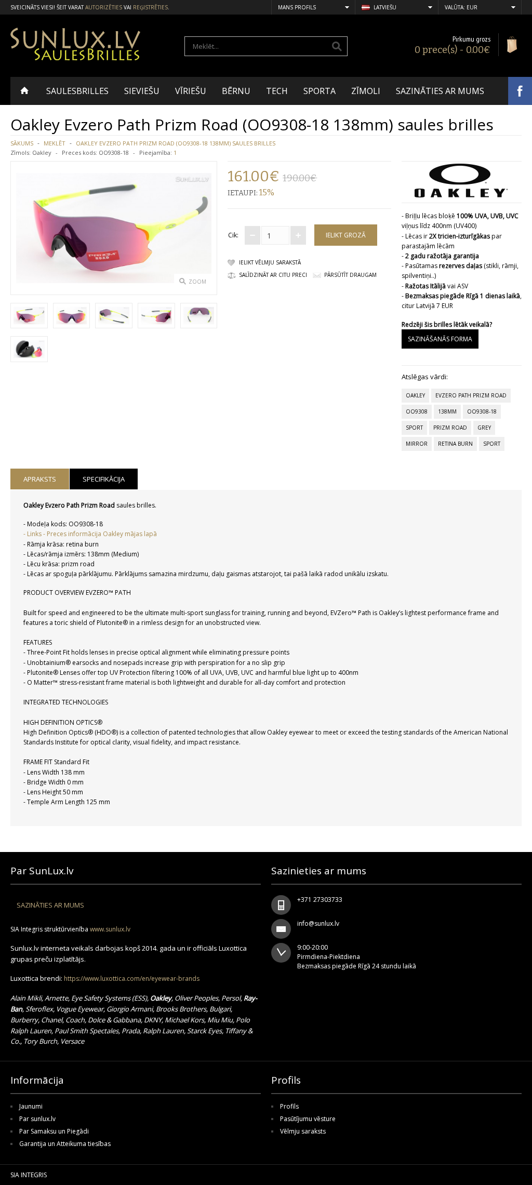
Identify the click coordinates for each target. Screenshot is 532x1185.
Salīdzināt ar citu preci (273, 274)
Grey (484, 427)
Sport (414, 427)
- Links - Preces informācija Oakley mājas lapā (90, 533)
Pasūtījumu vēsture (308, 1118)
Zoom (197, 281)
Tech (277, 91)
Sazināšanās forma (440, 339)
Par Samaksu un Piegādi (54, 1131)
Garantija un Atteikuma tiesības (65, 1143)
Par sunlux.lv (37, 1118)
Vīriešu (190, 91)
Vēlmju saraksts (303, 1131)
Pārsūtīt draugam (350, 274)
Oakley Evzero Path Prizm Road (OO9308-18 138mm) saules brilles (175, 143)
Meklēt (54, 143)
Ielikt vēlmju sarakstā (270, 262)
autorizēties (103, 7)
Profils (289, 1106)
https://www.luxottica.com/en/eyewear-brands (132, 978)
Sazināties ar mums (440, 91)
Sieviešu (141, 91)
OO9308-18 (482, 411)
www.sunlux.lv (110, 929)
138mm (447, 411)
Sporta (319, 91)
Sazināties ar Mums (50, 905)
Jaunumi (31, 1106)
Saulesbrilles (77, 91)
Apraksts (39, 479)
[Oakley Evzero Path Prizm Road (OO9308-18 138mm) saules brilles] (29, 317)
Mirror (417, 443)
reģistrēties (150, 7)
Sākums (21, 143)
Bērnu (236, 91)
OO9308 (417, 411)
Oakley (41, 152)
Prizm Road (450, 427)
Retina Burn (455, 443)
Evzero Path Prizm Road (471, 395)
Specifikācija (104, 479)
